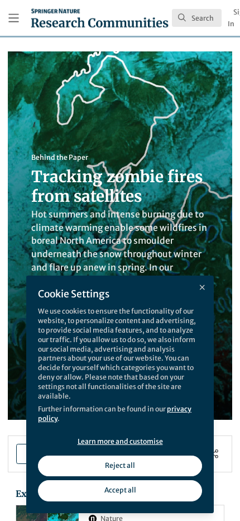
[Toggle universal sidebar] (13, 18)
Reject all (120, 465)
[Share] (214, 453)
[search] (197, 18)
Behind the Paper (59, 157)
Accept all (120, 490)
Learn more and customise (120, 441)
